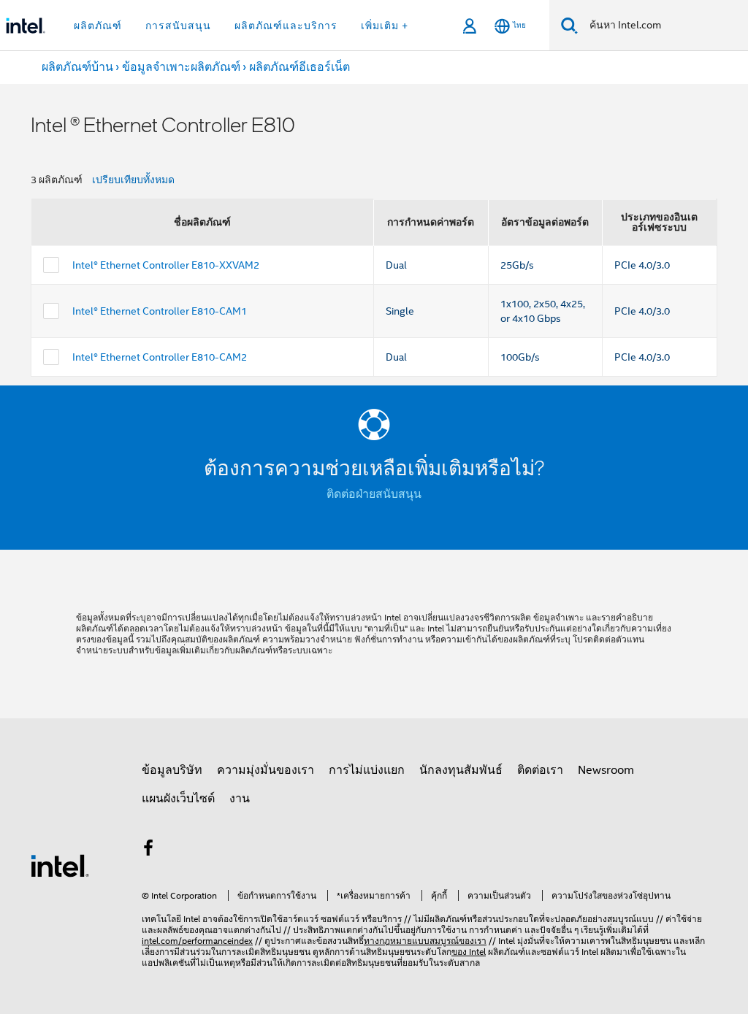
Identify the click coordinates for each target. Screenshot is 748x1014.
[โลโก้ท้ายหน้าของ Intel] (60, 865)
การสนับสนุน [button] (178, 25)
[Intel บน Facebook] (148, 850)
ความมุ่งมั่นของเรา (265, 770)
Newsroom (606, 770)
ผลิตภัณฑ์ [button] (98, 25)
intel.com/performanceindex (197, 940)
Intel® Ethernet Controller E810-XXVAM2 (165, 265)
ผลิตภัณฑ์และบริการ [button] (285, 25)
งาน (239, 798)
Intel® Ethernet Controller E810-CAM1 (159, 311)
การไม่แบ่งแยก (367, 770)
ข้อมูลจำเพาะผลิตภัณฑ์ (181, 67)
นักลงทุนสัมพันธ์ (461, 770)
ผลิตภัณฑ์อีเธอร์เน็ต (299, 67)
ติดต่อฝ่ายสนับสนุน (374, 494)
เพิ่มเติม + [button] (384, 25)
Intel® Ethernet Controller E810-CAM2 (159, 357)
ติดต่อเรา (540, 770)
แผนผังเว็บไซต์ (178, 798)
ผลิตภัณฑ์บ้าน (77, 67)
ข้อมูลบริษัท (172, 770)
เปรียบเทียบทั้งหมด (133, 179)
